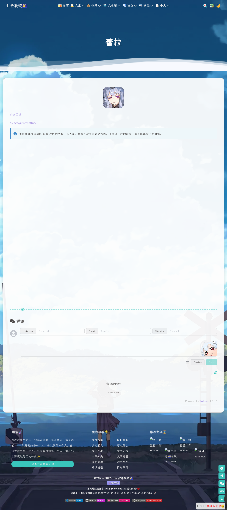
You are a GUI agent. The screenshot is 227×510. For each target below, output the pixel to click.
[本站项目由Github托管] (95, 501)
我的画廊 (97, 462)
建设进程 (97, 467)
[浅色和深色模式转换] (217, 5)
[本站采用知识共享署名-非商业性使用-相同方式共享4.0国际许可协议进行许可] (147, 501)
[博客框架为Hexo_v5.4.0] (74, 501)
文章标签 (122, 456)
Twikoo (203, 401)
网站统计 (122, 467)
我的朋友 (97, 445)
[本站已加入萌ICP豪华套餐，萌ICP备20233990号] (118, 501)
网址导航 (122, 440)
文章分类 (97, 456)
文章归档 (122, 451)
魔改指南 (97, 440)
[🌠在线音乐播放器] (171, 459)
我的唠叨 (122, 462)
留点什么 (122, 445)
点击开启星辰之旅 (42, 464)
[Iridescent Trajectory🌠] (156, 453)
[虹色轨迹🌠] (186, 453)
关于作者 (97, 451)
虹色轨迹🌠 (16, 5)
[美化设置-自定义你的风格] (210, 5)
